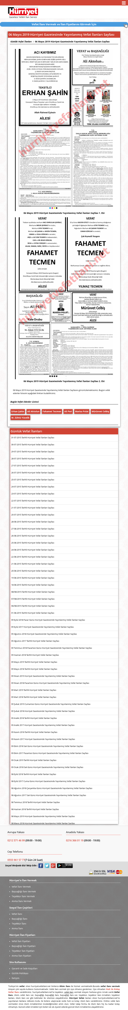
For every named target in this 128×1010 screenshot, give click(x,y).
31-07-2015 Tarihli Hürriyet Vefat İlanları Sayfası (32, 437)
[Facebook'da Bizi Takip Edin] (40, 865)
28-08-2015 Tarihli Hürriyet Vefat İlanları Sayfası (32, 521)
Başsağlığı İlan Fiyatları (24, 946)
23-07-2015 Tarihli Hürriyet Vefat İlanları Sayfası (32, 493)
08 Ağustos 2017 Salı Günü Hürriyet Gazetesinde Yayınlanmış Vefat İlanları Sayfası (48, 795)
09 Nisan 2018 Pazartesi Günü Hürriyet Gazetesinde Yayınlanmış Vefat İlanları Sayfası (50, 683)
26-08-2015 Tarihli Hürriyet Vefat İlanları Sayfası (32, 535)
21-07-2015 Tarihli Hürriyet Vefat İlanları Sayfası (32, 507)
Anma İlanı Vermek (21, 901)
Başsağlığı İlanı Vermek (24, 891)
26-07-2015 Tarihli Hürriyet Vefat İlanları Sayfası (32, 472)
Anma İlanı (17, 928)
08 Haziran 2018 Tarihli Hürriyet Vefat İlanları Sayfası (35, 809)
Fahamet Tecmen (52, 411)
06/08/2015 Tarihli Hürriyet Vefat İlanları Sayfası (32, 605)
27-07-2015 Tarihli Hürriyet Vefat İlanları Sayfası (32, 465)
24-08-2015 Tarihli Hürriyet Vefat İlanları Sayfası (32, 549)
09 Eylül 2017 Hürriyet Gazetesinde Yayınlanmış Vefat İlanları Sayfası (42, 626)
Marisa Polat (82, 411)
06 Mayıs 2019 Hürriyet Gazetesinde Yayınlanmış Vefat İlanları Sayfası (72, 41)
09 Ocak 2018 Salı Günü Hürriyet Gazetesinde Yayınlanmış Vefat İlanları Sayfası (47, 767)
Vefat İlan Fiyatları (21, 941)
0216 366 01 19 (74, 840)
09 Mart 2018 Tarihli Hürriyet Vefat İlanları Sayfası (33, 697)
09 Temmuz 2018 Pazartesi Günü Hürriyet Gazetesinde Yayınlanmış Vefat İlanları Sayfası (51, 648)
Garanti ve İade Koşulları (24, 968)
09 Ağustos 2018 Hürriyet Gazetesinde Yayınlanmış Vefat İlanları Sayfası (44, 633)
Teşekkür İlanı (19, 923)
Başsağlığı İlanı (19, 918)
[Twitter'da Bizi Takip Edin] (47, 865)
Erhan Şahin (17, 411)
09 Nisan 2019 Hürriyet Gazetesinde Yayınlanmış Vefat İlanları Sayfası (43, 676)
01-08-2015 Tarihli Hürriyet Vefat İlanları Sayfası (32, 612)
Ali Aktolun (33, 411)
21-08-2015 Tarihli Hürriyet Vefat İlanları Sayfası (32, 563)
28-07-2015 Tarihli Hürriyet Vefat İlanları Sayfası (32, 458)
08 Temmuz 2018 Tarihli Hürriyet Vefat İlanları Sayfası (35, 802)
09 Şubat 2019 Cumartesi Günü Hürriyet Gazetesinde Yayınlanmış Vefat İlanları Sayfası (50, 704)
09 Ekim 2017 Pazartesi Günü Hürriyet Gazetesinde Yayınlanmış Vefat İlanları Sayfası (49, 753)
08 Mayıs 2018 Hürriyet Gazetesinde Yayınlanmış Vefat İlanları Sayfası (43, 823)
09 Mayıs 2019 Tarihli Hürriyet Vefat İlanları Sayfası (34, 662)
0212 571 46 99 (16, 840)
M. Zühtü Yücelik (20, 417)
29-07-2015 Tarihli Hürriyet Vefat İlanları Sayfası (32, 451)
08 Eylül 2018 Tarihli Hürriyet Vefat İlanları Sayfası (33, 774)
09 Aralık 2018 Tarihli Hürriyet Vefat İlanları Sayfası (34, 718)
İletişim (15, 978)
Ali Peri (68, 411)
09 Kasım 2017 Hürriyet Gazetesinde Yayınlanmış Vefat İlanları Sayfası (43, 739)
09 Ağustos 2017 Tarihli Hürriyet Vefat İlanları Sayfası (35, 641)
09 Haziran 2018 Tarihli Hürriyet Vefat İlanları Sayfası (35, 655)
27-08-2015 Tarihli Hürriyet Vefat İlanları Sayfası (32, 528)
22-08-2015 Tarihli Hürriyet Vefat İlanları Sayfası (32, 556)
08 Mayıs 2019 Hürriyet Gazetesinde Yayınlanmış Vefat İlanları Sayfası (43, 816)
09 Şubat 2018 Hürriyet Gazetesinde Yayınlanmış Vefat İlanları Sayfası (43, 711)
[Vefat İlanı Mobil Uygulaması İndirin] (65, 865)
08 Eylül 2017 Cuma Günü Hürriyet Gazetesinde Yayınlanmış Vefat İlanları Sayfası (48, 781)
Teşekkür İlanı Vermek (23, 896)
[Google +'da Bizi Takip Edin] (53, 865)
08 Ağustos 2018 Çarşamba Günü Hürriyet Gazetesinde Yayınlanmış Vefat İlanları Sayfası (51, 788)
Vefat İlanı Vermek (21, 886)
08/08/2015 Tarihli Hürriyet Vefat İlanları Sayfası (32, 591)
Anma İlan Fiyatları (21, 955)
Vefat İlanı (17, 913)
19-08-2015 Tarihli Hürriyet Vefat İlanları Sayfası (32, 577)
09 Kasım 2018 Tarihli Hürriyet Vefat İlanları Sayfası (34, 732)
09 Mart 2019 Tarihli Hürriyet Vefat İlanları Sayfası (33, 690)
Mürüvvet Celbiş (100, 411)
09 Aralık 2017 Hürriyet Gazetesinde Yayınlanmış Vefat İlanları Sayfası (42, 725)
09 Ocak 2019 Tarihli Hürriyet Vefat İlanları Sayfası (33, 760)
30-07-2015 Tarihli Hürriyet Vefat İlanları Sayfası (32, 444)
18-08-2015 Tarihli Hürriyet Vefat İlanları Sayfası (32, 584)
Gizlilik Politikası (20, 973)
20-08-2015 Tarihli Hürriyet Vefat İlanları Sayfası (32, 570)
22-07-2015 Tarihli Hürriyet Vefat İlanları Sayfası (32, 500)
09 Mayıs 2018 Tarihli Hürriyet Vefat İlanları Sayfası (34, 669)
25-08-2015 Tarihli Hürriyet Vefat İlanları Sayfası (32, 542)
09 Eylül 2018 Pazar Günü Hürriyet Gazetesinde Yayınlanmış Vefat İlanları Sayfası (48, 619)
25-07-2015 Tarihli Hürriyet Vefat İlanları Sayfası (32, 479)
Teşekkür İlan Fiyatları (23, 950)
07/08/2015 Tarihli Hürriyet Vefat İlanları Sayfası (32, 598)
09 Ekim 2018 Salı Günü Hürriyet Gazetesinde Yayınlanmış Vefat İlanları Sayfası (47, 746)
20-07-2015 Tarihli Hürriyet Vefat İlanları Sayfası (32, 514)
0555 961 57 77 (16, 860)
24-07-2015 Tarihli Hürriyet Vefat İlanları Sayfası (32, 486)
